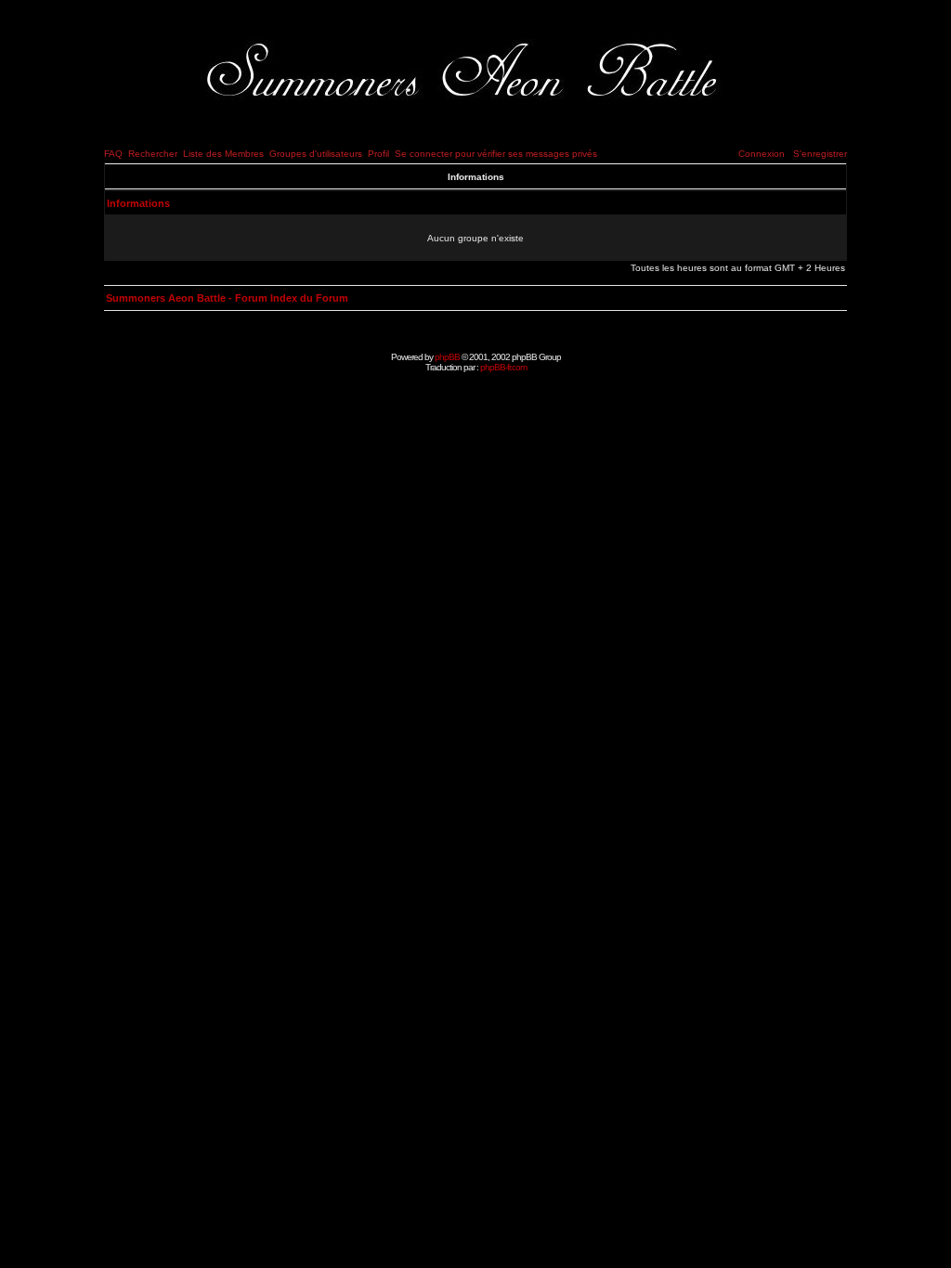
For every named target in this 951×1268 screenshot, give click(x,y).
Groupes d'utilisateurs (315, 154)
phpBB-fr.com (503, 367)
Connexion (761, 154)
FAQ (113, 154)
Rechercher (152, 154)
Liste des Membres (223, 154)
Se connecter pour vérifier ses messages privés (496, 154)
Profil (378, 154)
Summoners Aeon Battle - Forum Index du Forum (227, 298)
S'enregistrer (820, 154)
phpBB (447, 357)
